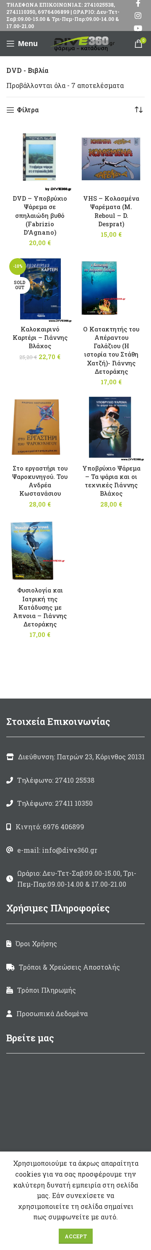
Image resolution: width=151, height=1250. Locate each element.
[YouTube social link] (138, 28)
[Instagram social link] (138, 15)
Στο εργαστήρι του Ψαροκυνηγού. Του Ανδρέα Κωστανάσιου (40, 480)
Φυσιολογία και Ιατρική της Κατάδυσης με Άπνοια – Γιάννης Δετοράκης (40, 607)
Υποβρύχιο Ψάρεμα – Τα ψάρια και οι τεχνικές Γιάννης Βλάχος (111, 480)
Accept (76, 1236)
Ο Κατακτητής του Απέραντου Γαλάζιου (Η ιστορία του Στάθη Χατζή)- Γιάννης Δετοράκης (111, 350)
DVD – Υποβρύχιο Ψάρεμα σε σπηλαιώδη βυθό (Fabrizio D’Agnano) (40, 215)
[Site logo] (84, 42)
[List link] (75, 780)
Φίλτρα (28, 110)
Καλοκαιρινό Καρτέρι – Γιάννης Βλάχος (40, 337)
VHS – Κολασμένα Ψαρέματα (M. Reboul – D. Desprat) (111, 211)
